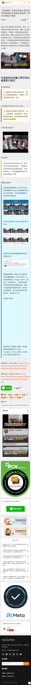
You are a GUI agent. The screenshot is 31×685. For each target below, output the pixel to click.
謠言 (6, 7)
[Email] (20, 654)
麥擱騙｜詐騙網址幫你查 (8, 673)
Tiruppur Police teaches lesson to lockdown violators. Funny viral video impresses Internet (15, 365)
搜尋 (26, 663)
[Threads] (17, 654)
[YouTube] (6, 654)
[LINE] (13, 654)
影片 (9, 7)
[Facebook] (3, 654)
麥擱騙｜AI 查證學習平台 (8, 676)
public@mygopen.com (13, 650)
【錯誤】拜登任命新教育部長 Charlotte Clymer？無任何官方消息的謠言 (15, 424)
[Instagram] (10, 654)
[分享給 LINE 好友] (6, 388)
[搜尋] (24, 2)
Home (2, 7)
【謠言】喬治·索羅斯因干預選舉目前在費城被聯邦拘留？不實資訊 (15, 452)
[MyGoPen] (6, 3)
